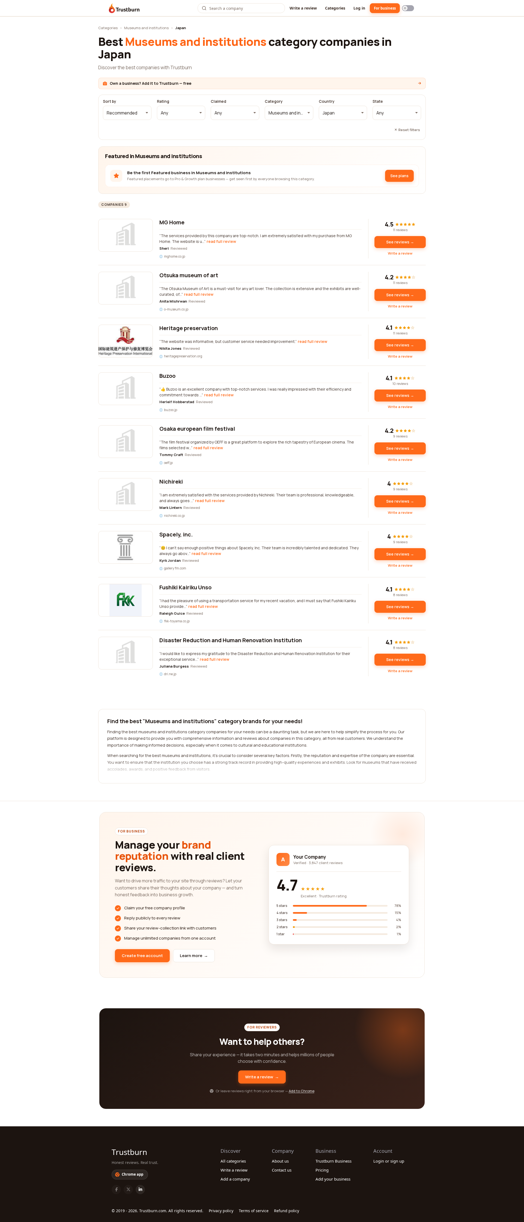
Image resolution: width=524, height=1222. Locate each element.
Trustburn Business (333, 1161)
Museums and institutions (146, 27)
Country (327, 101)
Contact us (281, 1170)
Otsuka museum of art (188, 275)
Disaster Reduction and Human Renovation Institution (230, 640)
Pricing (322, 1170)
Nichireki (171, 481)
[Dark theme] (408, 8)
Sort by (109, 101)
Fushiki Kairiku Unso (185, 587)
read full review (221, 241)
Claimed (218, 101)
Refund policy (286, 1210)
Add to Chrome (301, 1090)
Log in (359, 8)
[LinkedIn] (140, 1189)
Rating (163, 101)
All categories (233, 1161)
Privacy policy (221, 1210)
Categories (335, 8)
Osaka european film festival (197, 428)
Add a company (235, 1179)
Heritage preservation (188, 328)
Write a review (303, 8)
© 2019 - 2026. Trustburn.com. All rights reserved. (157, 1210)
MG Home (171, 222)
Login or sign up (388, 1161)
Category (274, 101)
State (378, 101)
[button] (127, 113)
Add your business (332, 1179)
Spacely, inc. (176, 534)
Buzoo (167, 375)
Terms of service (254, 1210)
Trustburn (129, 1152)
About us (280, 1161)
